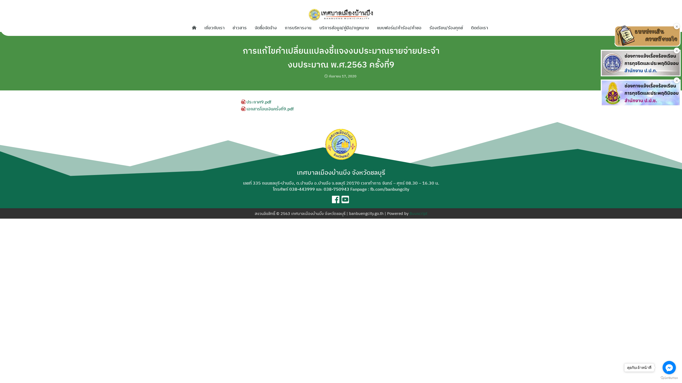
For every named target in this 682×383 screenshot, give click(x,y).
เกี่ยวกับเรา (214, 27)
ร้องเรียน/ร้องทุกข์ (446, 27)
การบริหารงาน (298, 27)
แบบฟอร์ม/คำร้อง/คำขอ (399, 27)
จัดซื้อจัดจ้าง (266, 27)
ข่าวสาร (240, 27)
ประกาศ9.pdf (258, 102)
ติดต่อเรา (479, 27)
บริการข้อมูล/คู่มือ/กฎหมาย (344, 27)
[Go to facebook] (669, 367)
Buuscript (418, 213)
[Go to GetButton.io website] (669, 377)
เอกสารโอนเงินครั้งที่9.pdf (269, 108)
